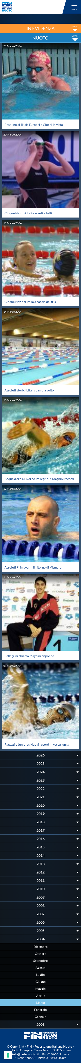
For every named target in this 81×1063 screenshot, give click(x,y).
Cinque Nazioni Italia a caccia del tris (30, 302)
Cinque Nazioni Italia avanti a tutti (28, 213)
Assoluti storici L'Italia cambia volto (29, 390)
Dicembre (40, 946)
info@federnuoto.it (25, 1054)
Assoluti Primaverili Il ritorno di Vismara (32, 567)
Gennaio (40, 1017)
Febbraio (40, 1009)
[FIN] (35, 7)
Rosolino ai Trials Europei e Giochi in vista (33, 124)
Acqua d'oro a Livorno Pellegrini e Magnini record (39, 479)
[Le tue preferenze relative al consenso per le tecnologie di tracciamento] (8, 1055)
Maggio (40, 988)
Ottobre (40, 953)
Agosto (40, 967)
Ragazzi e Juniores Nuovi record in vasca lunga (36, 744)
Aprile (40, 995)
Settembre (40, 960)
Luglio (40, 974)
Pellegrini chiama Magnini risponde (29, 656)
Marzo (40, 1002)
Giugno (41, 981)
